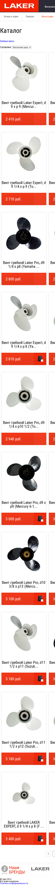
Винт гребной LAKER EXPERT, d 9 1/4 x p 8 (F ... (24, 824)
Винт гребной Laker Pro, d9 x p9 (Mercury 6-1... (24, 504)
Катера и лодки (11, 16)
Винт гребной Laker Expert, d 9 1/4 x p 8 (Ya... (24, 344)
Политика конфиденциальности (14, 883)
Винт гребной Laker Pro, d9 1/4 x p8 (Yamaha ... (24, 264)
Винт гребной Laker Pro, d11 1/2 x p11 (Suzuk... (23, 664)
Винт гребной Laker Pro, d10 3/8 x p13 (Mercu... (23, 584)
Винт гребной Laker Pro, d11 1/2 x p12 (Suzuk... (23, 744)
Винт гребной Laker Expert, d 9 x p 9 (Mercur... (24, 105)
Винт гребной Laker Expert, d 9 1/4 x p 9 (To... (24, 184)
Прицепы (30, 16)
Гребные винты (7, 41)
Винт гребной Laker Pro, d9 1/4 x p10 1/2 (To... (24, 424)
